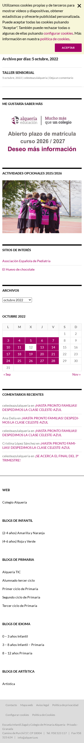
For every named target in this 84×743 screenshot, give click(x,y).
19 (31, 354)
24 (8, 361)
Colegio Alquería (14, 502)
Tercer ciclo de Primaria (19, 606)
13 (42, 347)
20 (42, 354)
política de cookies (55, 38)
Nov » (76, 374)
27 (42, 361)
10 (8, 347)
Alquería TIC (11, 572)
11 (19, 347)
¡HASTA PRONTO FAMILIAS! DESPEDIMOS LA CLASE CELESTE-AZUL (39, 407)
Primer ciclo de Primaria (20, 589)
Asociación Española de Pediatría (26, 261)
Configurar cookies (17, 715)
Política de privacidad (65, 705)
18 (19, 354)
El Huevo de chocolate (18, 269)
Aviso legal (42, 705)
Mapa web (26, 705)
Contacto (11, 705)
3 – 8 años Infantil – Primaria (23, 645)
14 (53, 347)
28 (53, 361)
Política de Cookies (43, 715)
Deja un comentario (61, 78)
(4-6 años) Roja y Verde (18, 541)
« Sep (7, 374)
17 (8, 354)
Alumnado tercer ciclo (18, 580)
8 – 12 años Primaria (17, 653)
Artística (8, 684)
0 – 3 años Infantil (15, 636)
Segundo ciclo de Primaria (21, 597)
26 (31, 361)
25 (19, 361)
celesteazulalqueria (35, 78)
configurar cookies (58, 33)
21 (53, 354)
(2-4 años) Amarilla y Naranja (23, 533)
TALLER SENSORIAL (18, 72)
